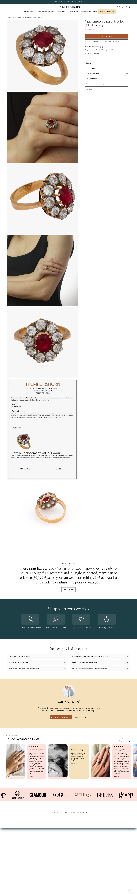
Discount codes (31, 846)
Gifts (27, 843)
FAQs (9, 846)
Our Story (10, 835)
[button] (27, 11)
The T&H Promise (92, 73)
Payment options (50, 838)
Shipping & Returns (51, 843)
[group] (68, 2)
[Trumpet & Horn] (68, 7)
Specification (91, 68)
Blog (8, 843)
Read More (68, 589)
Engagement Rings (32, 840)
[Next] (129, 740)
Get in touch (80, 717)
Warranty (48, 849)
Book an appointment (60, 717)
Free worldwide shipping (95, 84)
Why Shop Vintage (13, 838)
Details (88, 63)
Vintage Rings (30, 838)
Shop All (14, 17)
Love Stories (11, 840)
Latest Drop (30, 835)
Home (8, 17)
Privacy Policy (49, 846)
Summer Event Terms (52, 835)
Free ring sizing (91, 79)
